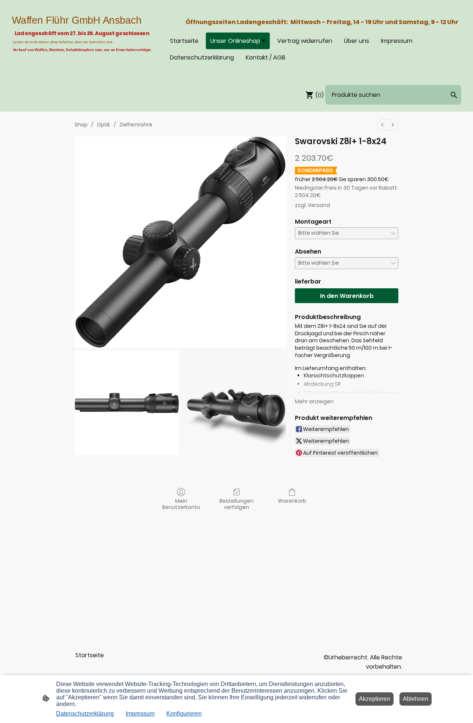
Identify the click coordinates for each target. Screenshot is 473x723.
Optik (103, 124)
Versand (319, 205)
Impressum (140, 713)
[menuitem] (382, 124)
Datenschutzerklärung (85, 713)
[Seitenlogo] (83, 67)
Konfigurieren (184, 713)
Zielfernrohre (135, 124)
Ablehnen (415, 699)
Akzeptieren (374, 699)
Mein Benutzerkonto (181, 503)
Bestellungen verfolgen (236, 503)
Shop (81, 124)
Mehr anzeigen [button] (314, 401)
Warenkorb (292, 500)
